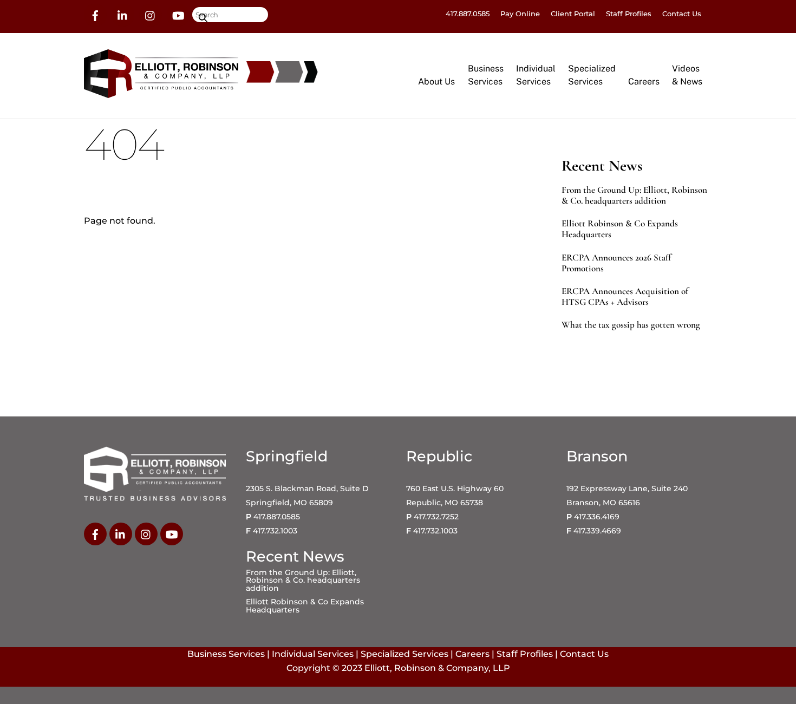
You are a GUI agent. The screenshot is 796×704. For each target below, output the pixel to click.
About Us (436, 81)
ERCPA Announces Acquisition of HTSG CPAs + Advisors (625, 297)
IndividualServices (536, 75)
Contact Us (681, 13)
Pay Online (520, 13)
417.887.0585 (468, 13)
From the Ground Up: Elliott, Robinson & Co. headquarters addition (634, 195)
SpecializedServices (592, 75)
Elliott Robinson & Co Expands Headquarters (620, 229)
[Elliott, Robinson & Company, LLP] (161, 93)
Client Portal (573, 13)
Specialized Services (404, 654)
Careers (644, 81)
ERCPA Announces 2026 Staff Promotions (616, 263)
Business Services (226, 654)
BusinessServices (486, 75)
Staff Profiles (628, 13)
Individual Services (313, 654)
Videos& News (687, 75)
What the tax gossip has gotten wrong (631, 325)
